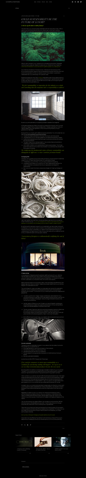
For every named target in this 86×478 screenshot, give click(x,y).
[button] (69, 8)
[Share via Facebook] (21, 424)
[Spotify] (78, 2)
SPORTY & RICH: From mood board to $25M (61, 449)
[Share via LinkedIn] (27, 424)
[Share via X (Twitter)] (24, 424)
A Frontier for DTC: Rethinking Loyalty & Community (23, 449)
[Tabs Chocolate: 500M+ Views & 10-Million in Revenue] (43, 442)
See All (69, 434)
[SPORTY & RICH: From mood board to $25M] (61, 442)
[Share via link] (30, 424)
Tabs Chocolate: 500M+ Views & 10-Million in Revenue (43, 449)
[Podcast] (75, 2)
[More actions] (64, 16)
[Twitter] (81, 2)
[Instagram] (72, 2)
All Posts (17, 8)
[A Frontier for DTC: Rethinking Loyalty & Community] (24, 442)
